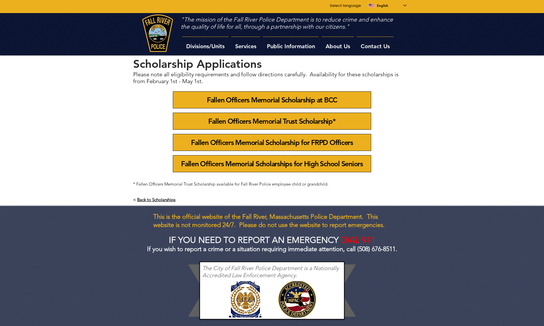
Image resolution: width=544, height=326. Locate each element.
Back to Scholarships (156, 199)
